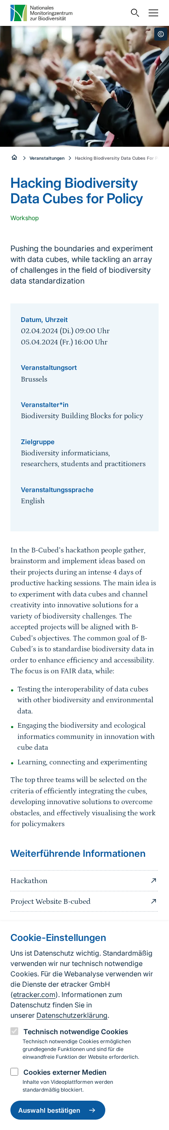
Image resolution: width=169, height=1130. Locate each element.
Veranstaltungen (47, 158)
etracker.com (34, 994)
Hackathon (29, 881)
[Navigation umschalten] (151, 12)
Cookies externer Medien (65, 1072)
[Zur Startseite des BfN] (14, 158)
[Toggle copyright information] (161, 34)
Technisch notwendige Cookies (75, 1031)
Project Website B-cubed (50, 901)
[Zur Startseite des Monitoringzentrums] (68, 13)
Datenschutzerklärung (71, 1015)
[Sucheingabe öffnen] (133, 12)
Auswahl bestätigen (49, 1110)
